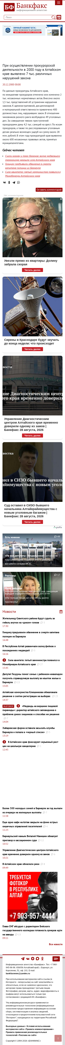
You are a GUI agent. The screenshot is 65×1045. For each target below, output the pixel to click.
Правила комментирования (39, 1029)
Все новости (55, 944)
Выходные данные (15, 1026)
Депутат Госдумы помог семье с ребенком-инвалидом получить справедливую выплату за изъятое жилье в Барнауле (32, 678)
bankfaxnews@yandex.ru (18, 973)
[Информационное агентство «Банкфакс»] (24, 7)
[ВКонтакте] (4, 182)
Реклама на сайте (27, 1035)
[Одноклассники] (9, 182)
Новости (9, 611)
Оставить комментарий (49, 189)
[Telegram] (14, 182)
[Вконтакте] (28, 958)
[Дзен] (32, 958)
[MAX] (37, 958)
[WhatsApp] (18, 182)
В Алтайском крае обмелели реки (20, 864)
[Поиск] (53, 17)
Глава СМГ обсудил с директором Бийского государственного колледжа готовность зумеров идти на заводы (32, 930)
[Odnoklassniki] (42, 958)
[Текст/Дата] (58, 17)
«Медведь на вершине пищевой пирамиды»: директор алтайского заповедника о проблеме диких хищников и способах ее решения (30, 710)
